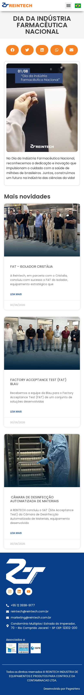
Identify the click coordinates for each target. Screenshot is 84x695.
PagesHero (73, 688)
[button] (68, 5)
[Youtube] (28, 591)
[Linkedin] (19, 591)
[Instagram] (9, 591)
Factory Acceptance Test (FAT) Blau (38, 382)
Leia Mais (16, 294)
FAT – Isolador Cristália (31, 266)
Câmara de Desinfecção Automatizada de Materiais (34, 499)
